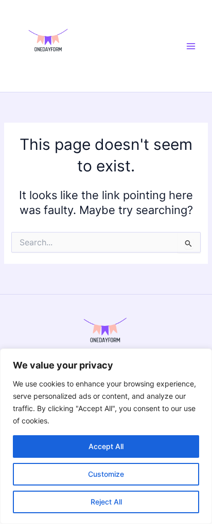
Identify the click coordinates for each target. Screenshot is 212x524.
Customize (106, 474)
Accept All (106, 446)
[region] (106, 436)
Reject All (106, 501)
